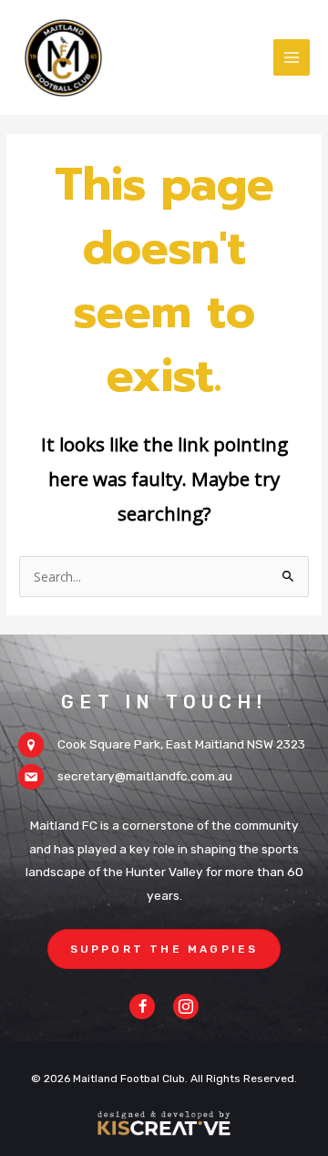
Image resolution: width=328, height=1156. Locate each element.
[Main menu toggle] (292, 58)
